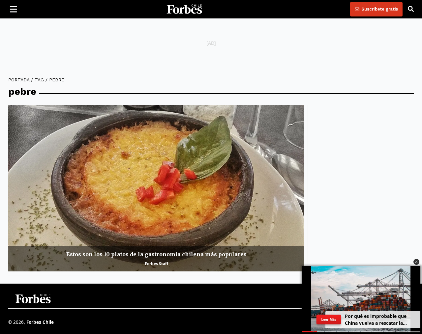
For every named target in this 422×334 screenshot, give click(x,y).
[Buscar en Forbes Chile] (411, 9)
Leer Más (328, 319)
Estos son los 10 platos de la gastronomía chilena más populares (156, 254)
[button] (416, 262)
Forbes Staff (156, 263)
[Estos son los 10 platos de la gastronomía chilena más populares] (156, 188)
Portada (18, 79)
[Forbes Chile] (184, 9)
